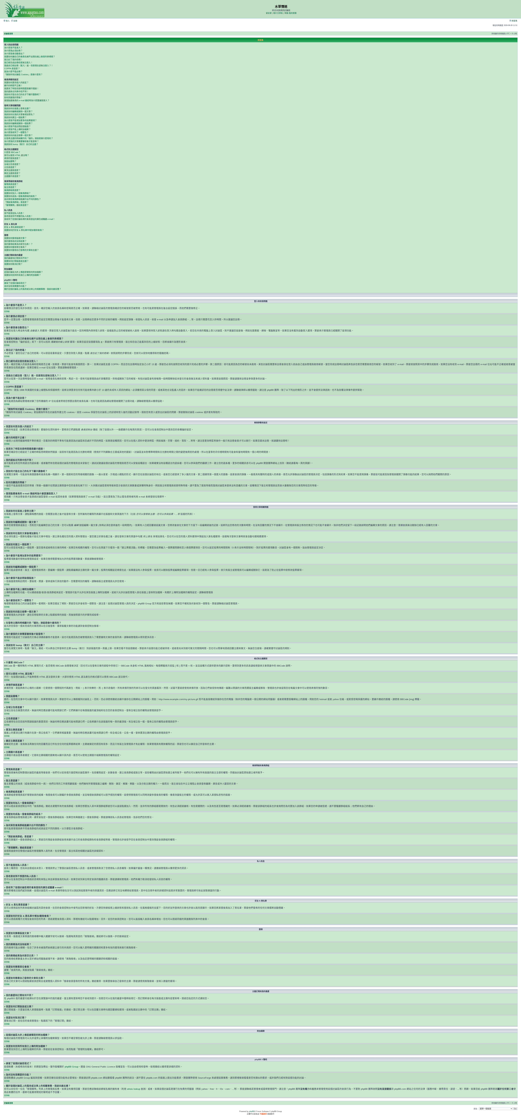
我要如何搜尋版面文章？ (15, 238)
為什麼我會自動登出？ (14, 53)
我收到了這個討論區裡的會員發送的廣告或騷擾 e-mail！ (29, 219)
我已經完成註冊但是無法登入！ (18, 62)
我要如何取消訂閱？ (13, 264)
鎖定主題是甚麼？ (12, 173)
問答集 (514, 21)
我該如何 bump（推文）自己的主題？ (21, 144)
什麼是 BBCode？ (12, 152)
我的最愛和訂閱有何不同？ (16, 258)
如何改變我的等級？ (13, 97)
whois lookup (133, 1089)
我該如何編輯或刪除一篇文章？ (18, 111)
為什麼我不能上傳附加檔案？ (17, 129)
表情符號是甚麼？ (12, 158)
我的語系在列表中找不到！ (16, 91)
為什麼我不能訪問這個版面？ (17, 126)
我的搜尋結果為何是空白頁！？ (18, 244)
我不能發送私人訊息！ (14, 213)
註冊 (15, 21)
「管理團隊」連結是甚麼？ (16, 205)
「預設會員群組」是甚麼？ (16, 202)
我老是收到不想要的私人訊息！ (18, 216)
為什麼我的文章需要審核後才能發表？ (21, 141)
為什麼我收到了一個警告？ (16, 132)
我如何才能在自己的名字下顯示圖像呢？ (22, 94)
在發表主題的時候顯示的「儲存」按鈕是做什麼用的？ (28, 138)
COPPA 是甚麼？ (12, 68)
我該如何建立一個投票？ (15, 117)
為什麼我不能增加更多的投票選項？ (20, 120)
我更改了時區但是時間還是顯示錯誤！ (21, 88)
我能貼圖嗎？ (10, 161)
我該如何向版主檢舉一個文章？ (18, 135)
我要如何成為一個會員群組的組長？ (20, 196)
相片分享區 (278, 13)
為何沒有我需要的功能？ (15, 286)
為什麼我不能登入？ (13, 47)
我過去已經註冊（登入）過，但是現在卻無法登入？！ (28, 65)
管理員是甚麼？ (11, 184)
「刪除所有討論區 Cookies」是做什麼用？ (23, 74)
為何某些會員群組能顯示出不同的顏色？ (22, 199)
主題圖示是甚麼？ (12, 176)
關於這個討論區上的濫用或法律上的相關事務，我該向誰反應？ (32, 289)
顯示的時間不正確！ (13, 85)
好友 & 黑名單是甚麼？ (14, 227)
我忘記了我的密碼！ (13, 59)
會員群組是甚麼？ (12, 190)
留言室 (269, 13)
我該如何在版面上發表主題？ (17, 108)
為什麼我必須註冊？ (13, 50)
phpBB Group (71, 1066)
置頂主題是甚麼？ (12, 170)
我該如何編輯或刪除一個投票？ (18, 123)
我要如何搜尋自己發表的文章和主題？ (21, 250)
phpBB (251, 1111)
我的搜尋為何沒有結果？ (15, 241)
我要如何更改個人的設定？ (16, 82)
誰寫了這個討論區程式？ (15, 283)
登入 (7, 21)
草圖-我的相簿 (290, 13)
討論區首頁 (8, 34)
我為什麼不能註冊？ (13, 71)
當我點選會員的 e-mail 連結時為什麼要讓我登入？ (26, 100)
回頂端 (6, 311)
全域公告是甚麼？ (12, 164)
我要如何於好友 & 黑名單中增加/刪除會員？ (24, 230)
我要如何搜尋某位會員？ (15, 247)
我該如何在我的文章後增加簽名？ (19, 114)
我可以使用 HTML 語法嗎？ (16, 155)
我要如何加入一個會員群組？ (17, 193)
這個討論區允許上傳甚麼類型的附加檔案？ (23, 272)
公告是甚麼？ (10, 167)
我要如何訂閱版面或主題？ (16, 261)
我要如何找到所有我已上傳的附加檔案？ (22, 275)
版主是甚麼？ (10, 187)
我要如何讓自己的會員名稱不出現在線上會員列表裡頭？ (29, 56)
